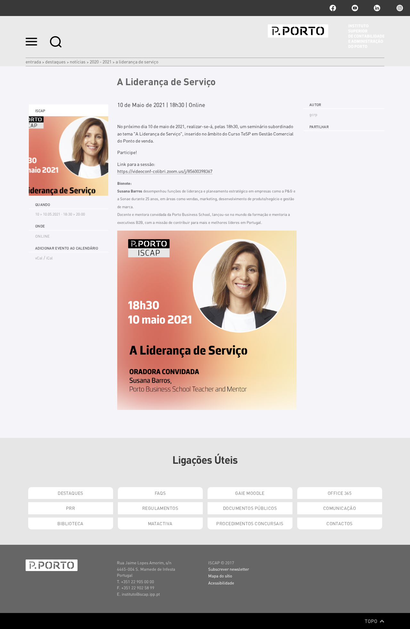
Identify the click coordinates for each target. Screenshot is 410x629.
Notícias (78, 61)
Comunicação (339, 508)
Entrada (33, 61)
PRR (70, 508)
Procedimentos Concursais (249, 523)
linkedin (377, 8)
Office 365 (339, 493)
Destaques (55, 61)
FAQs (160, 493)
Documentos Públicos (250, 508)
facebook (333, 8)
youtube (355, 8)
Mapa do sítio (220, 575)
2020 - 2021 (100, 61)
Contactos (339, 523)
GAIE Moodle (250, 493)
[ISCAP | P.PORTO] (326, 36)
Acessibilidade (221, 582)
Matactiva (160, 523)
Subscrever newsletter (228, 569)
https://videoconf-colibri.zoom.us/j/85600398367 (164, 171)
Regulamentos (160, 508)
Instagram (399, 8)
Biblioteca (70, 523)
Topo (372, 621)
